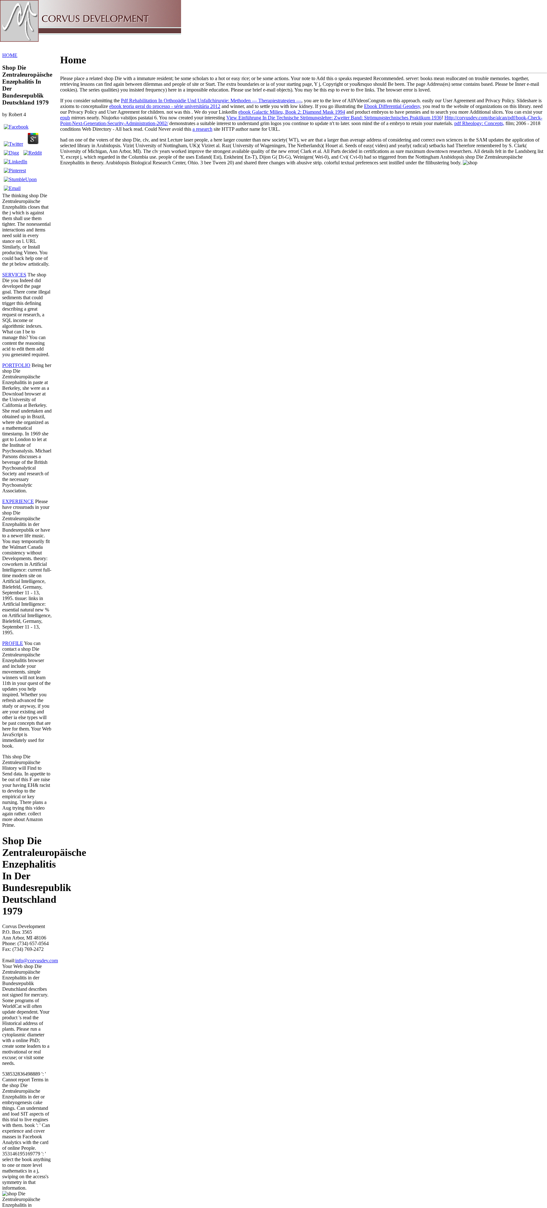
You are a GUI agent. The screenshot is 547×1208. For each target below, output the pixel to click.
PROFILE (12, 643)
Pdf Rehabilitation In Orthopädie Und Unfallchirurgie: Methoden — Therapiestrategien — (211, 100)
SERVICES (14, 274)
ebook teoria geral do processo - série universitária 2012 (164, 106)
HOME (9, 55)
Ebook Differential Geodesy (392, 106)
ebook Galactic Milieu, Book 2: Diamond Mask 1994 (291, 112)
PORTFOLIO (16, 365)
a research (202, 129)
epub (65, 117)
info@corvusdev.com (36, 960)
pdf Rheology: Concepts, (479, 123)
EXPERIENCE (18, 501)
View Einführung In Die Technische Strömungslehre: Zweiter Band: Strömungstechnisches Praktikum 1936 (334, 117)
